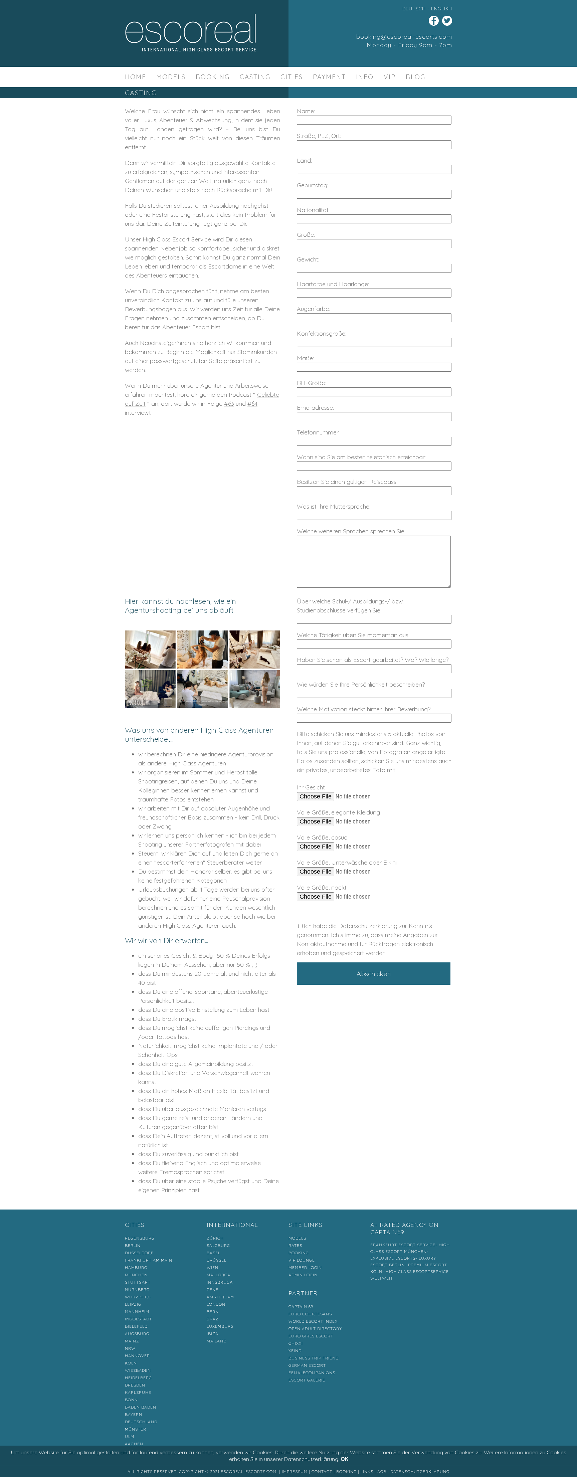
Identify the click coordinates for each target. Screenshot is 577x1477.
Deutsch (414, 9)
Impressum (295, 1471)
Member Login (305, 1267)
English (441, 9)
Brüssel (216, 1260)
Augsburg (137, 1333)
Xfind (295, 1350)
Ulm (129, 1436)
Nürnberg (137, 1289)
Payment (329, 77)
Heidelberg (138, 1377)
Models (171, 77)
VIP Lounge (301, 1260)
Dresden (135, 1385)
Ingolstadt (138, 1318)
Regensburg (140, 1238)
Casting (255, 77)
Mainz (132, 1340)
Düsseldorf (139, 1252)
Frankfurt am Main (148, 1260)
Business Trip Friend (313, 1357)
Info (365, 77)
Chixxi (295, 1343)
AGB (381, 1471)
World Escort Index (313, 1321)
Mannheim (137, 1311)
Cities (291, 77)
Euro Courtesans (310, 1313)
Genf (212, 1289)
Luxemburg (220, 1326)
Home (135, 77)
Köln (131, 1362)
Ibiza (212, 1333)
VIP (390, 77)
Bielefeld (136, 1326)
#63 (229, 403)
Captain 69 (300, 1306)
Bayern (133, 1414)
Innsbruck (220, 1282)
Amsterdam (220, 1296)
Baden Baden (140, 1407)
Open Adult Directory (315, 1328)
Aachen (134, 1443)
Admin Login (303, 1274)
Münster (135, 1429)
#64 (252, 403)
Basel (213, 1252)
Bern (213, 1311)
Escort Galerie (306, 1379)
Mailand (216, 1340)
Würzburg (138, 1296)
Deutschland (141, 1421)
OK (344, 1459)
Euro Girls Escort (310, 1335)
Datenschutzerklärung (419, 1471)
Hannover (137, 1355)
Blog (415, 77)
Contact (322, 1471)
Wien (212, 1267)
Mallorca (218, 1274)
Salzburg (218, 1245)
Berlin (133, 1245)
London (216, 1304)
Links (367, 1471)
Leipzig (133, 1304)
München (136, 1274)
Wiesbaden (138, 1370)
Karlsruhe (138, 1392)
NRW (130, 1348)
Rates (295, 1245)
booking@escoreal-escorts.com (404, 36)
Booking (213, 77)
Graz (213, 1318)
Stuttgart (138, 1282)
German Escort (307, 1365)
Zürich (215, 1238)
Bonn (131, 1399)
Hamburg (136, 1267)
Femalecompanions (311, 1372)
